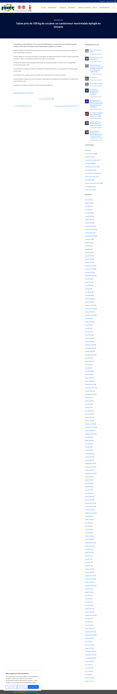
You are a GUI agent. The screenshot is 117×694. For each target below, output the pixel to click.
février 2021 (88, 417)
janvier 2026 (88, 223)
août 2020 (88, 437)
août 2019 (88, 477)
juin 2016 (88, 595)
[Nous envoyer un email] (114, 1)
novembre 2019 (89, 467)
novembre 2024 (89, 269)
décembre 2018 (89, 503)
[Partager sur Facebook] (40, 98)
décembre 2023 (89, 305)
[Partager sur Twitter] (43, 98)
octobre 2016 (89, 582)
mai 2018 (87, 526)
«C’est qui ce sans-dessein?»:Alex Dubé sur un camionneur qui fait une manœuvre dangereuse (96, 103)
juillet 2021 (88, 401)
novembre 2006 (89, 658)
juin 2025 (88, 246)
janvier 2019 (88, 500)
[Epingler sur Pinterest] (49, 98)
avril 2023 (88, 331)
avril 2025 (88, 252)
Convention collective (91, 160)
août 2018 (88, 516)
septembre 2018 (90, 513)
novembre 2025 (89, 229)
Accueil (43, 7)
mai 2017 (87, 559)
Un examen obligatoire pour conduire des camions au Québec (96, 114)
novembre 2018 (89, 506)
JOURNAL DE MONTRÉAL (26, 93)
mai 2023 (87, 328)
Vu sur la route (89, 190)
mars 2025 (88, 256)
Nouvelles (62, 7)
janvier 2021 (88, 420)
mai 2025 (87, 249)
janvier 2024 (88, 302)
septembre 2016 (90, 585)
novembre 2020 (89, 427)
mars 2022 (88, 374)
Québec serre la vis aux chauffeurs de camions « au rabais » (96, 123)
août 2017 (88, 549)
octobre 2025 (89, 232)
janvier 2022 (88, 381)
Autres (87, 150)
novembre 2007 (89, 655)
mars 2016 (88, 605)
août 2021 (88, 397)
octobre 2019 (89, 470)
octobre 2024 (89, 272)
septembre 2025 (90, 236)
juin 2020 (88, 444)
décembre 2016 (89, 575)
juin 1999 (88, 664)
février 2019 (88, 496)
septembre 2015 (90, 615)
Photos (95, 7)
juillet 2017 (88, 552)
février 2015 (88, 628)
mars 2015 (88, 625)
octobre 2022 (89, 351)
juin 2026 (88, 206)
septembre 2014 (90, 635)
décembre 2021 (89, 384)
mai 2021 (87, 407)
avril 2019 (88, 490)
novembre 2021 (89, 387)
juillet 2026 (88, 203)
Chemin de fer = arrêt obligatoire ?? (96, 58)
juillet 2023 (88, 322)
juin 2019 (88, 483)
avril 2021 (88, 411)
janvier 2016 (88, 612)
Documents (71, 7)
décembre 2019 (89, 463)
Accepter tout (33, 687)
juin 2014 (88, 641)
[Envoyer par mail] (46, 98)
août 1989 (88, 671)
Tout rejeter (22, 687)
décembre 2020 (89, 424)
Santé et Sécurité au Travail (93, 183)
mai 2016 (87, 599)
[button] (114, 7)
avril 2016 (88, 602)
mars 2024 (88, 295)
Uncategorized (89, 186)
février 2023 (88, 338)
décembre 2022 (89, 345)
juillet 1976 (88, 681)
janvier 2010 (88, 648)
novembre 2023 (89, 308)
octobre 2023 (89, 312)
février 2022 (88, 378)
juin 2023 (88, 325)
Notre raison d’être (90, 176)
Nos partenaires (104, 7)
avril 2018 (88, 529)
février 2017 (88, 569)
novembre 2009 (89, 651)
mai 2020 (87, 447)
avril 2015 (88, 622)
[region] (22, 681)
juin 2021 (88, 404)
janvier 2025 (88, 262)
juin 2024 (88, 285)
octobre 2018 (89, 509)
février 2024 (88, 298)
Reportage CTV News (96, 83)
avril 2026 (88, 213)
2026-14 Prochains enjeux (95, 50)
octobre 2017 (89, 546)
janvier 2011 (88, 645)
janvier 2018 (88, 539)
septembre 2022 (90, 355)
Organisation (52, 7)
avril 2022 (88, 371)
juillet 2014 (88, 638)
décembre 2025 (89, 226)
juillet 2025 (88, 242)
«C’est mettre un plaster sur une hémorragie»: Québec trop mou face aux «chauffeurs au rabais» (96, 134)
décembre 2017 (89, 542)
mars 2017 (88, 566)
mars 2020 (88, 453)
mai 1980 (87, 674)
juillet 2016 (88, 592)
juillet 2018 (88, 519)
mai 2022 (87, 368)
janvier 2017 (88, 572)
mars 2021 (88, 414)
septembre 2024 (90, 275)
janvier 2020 (88, 460)
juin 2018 (88, 523)
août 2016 (88, 589)
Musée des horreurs (84, 7)
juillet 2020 (88, 440)
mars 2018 (88, 533)
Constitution (89, 157)
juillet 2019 (88, 480)
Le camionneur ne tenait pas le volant (66, 106)
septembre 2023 (90, 315)
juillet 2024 (88, 282)
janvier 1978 (88, 678)
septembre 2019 (90, 473)
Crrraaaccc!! (93, 77)
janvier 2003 (88, 661)
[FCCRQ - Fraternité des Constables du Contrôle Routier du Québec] (16, 7)
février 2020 (88, 457)
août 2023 (88, 318)
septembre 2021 (90, 394)
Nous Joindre (110, 1)
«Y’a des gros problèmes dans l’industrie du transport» (94, 92)
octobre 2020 (89, 430)
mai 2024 (87, 289)
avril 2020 (88, 450)
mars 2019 (88, 493)
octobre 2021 (89, 391)
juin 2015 (88, 618)
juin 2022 (88, 364)
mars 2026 (88, 216)
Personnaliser (11, 687)
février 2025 (88, 259)
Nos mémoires (89, 170)
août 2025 (88, 239)
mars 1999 (88, 668)
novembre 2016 (89, 579)
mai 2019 (87, 486)
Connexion (102, 1)
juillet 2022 (88, 361)
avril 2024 (88, 292)
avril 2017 (88, 562)
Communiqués (89, 153)
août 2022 (88, 358)
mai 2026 (87, 209)
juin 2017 (88, 556)
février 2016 (88, 608)
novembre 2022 (89, 348)
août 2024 (88, 279)
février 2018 (88, 536)
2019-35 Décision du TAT (23, 106)
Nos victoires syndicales (92, 173)
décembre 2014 (89, 631)
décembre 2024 (89, 265)
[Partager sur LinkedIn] (52, 98)
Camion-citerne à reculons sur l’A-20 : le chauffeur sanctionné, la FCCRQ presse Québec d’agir (96, 68)
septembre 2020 (90, 434)
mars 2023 (88, 335)
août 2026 (88, 200)
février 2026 (88, 219)
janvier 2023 (88, 341)
